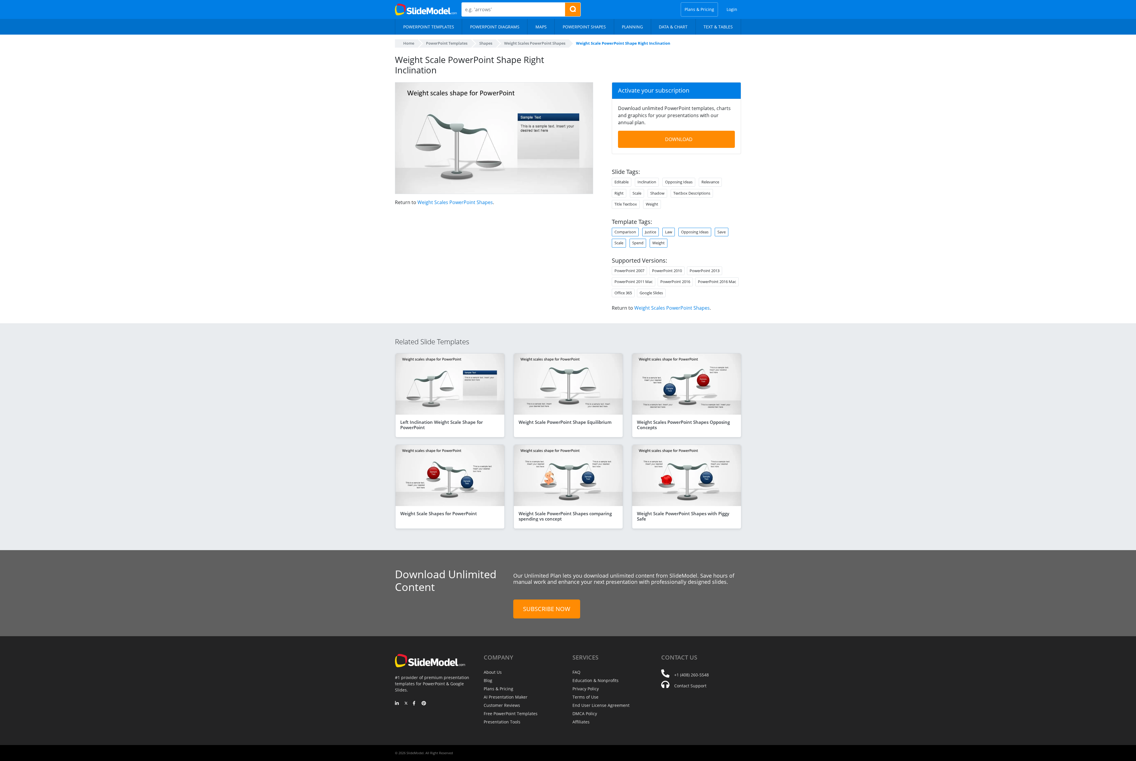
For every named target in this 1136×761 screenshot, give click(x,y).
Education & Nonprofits (595, 680)
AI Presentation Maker (505, 697)
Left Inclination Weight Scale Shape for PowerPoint (441, 424)
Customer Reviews (502, 705)
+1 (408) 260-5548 (691, 675)
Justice (650, 232)
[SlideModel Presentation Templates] (426, 9)
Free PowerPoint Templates (511, 713)
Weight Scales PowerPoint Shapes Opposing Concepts (683, 424)
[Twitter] (406, 703)
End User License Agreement (601, 705)
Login (732, 9)
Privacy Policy (585, 688)
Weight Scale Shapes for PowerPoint (438, 513)
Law (668, 232)
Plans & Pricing (699, 9)
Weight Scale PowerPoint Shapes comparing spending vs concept (565, 516)
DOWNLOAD (679, 139)
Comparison (625, 232)
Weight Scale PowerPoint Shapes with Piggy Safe (683, 516)
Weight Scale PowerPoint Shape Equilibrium (565, 422)
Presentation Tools (502, 722)
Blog (488, 680)
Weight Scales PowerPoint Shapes (455, 202)
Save (721, 232)
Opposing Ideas (695, 232)
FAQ (576, 672)
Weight (658, 242)
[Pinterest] (424, 703)
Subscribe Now (546, 609)
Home (408, 43)
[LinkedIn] (397, 703)
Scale (618, 242)
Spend (637, 242)
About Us (493, 672)
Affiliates (581, 722)
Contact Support (690, 686)
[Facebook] (415, 703)
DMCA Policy (584, 713)
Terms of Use (585, 697)
